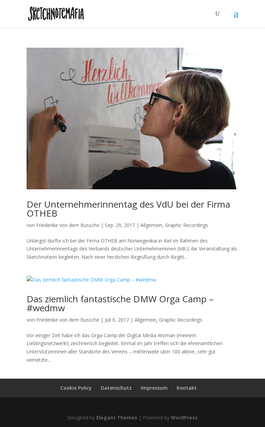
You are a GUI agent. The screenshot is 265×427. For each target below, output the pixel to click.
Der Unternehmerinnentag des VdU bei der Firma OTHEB (128, 208)
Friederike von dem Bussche (67, 225)
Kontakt (187, 388)
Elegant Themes (116, 417)
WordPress (184, 417)
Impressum (154, 388)
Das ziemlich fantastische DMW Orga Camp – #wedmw (120, 303)
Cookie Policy (76, 388)
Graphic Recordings (186, 225)
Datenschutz (116, 388)
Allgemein (151, 225)
